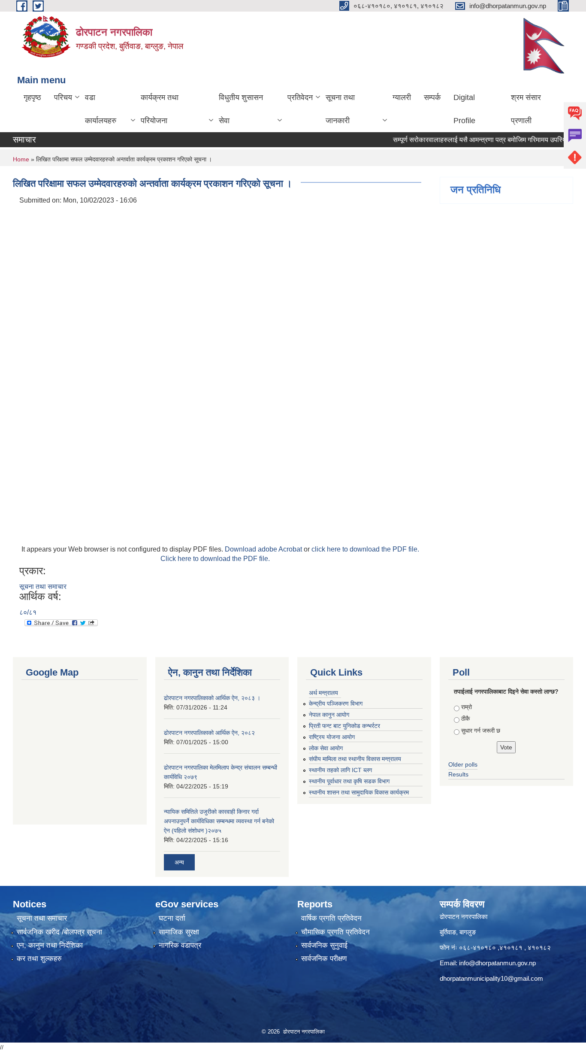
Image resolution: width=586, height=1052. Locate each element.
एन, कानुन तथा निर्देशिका (50, 945)
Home (21, 159)
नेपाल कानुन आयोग (329, 714)
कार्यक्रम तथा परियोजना (159, 109)
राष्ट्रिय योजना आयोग (332, 737)
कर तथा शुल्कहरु (39, 959)
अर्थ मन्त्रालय (323, 692)
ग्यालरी (402, 97)
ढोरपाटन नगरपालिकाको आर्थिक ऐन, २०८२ (209, 732)
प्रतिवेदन (300, 97)
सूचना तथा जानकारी (340, 109)
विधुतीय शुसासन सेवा (241, 109)
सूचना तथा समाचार (42, 586)
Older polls (462, 764)
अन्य (179, 862)
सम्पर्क (432, 97)
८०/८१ (27, 612)
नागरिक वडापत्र (180, 945)
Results (458, 774)
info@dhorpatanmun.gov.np (497, 963)
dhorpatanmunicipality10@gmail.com (491, 978)
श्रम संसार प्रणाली (526, 109)
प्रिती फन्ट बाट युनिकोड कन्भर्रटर (344, 725)
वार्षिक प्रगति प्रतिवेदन (331, 918)
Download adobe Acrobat (264, 549)
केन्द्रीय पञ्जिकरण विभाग (335, 703)
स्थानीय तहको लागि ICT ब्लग (340, 770)
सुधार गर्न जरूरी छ (480, 730)
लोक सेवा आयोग (326, 748)
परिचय (63, 97)
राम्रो (466, 706)
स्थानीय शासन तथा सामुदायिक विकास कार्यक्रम (359, 792)
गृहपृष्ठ (32, 97)
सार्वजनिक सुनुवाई (324, 945)
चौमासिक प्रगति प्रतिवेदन (335, 932)
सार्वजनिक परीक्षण (324, 959)
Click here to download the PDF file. (215, 558)
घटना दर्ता (172, 918)
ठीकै (465, 718)
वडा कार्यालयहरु (100, 109)
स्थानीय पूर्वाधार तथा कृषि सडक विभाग (349, 781)
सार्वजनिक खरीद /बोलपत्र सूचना (59, 932)
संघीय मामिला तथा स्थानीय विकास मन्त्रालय (355, 758)
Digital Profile (464, 109)
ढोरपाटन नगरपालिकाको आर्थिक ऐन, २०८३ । (212, 697)
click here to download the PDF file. (365, 549)
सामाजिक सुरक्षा (179, 932)
